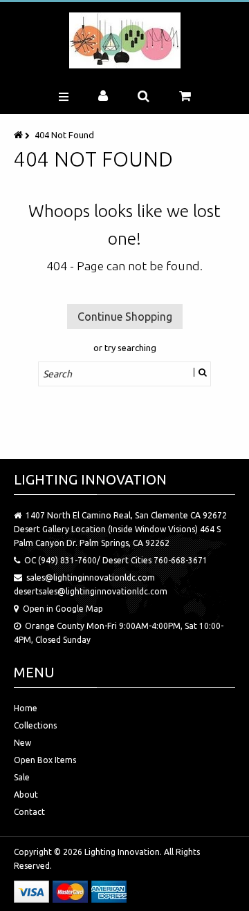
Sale (22, 777)
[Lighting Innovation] (125, 40)
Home (25, 708)
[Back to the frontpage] (19, 135)
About (26, 794)
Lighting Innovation (122, 851)
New (22, 742)
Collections (35, 725)
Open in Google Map (63, 608)
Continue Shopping (124, 316)
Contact (29, 811)
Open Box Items (45, 759)
